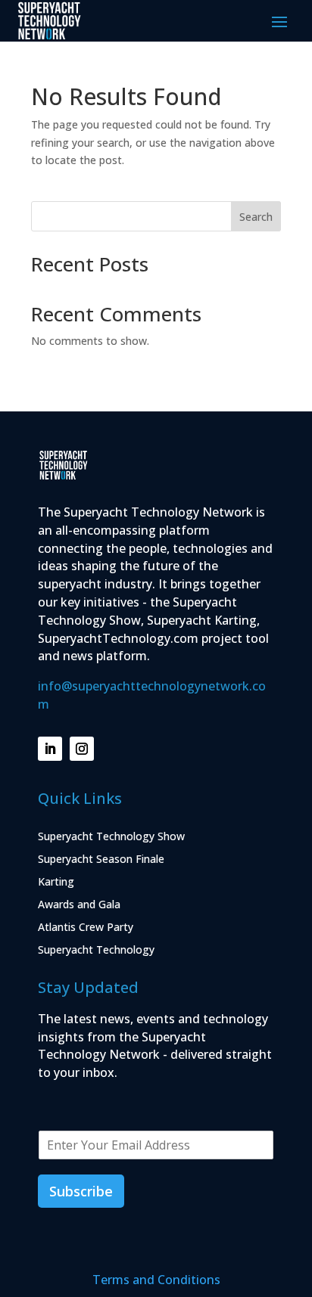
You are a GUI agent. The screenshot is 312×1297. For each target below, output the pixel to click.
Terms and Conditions (156, 1279)
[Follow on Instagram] (82, 749)
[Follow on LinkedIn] (50, 749)
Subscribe (81, 1191)
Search (256, 216)
